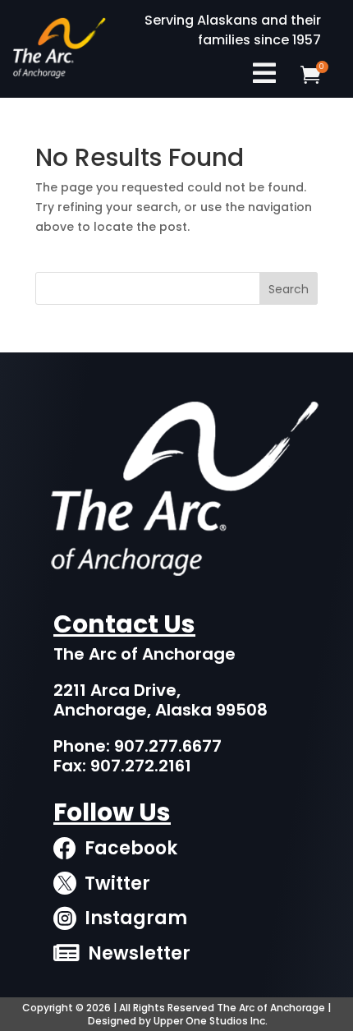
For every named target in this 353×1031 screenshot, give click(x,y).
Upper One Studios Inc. (211, 1021)
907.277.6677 (168, 745)
